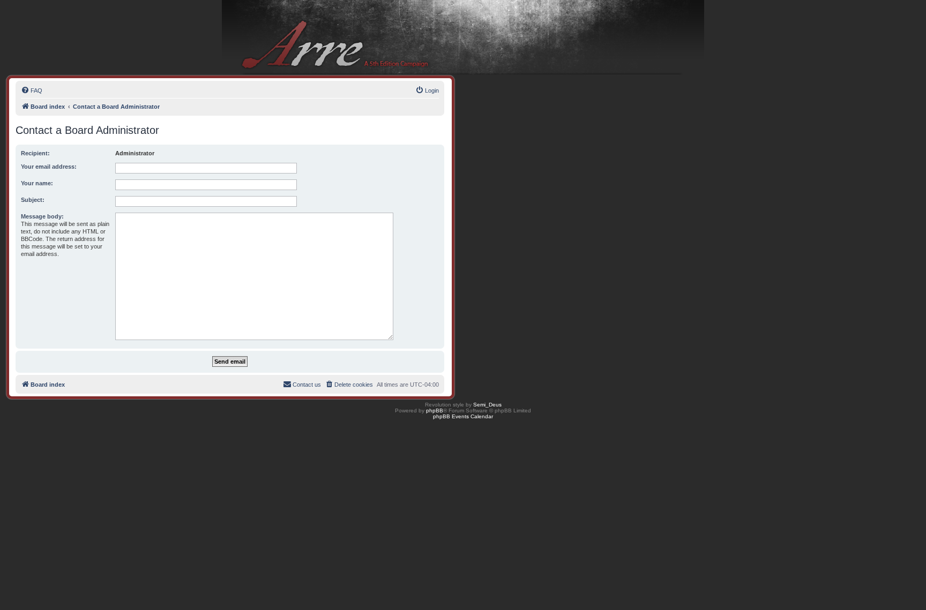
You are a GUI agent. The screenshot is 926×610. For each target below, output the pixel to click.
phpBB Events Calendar (463, 416)
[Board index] (463, 38)
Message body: (42, 216)
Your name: (37, 183)
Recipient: (35, 153)
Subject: (32, 200)
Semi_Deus (487, 405)
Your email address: (49, 166)
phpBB (434, 410)
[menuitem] (31, 90)
